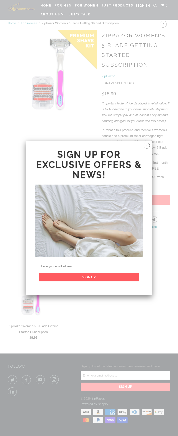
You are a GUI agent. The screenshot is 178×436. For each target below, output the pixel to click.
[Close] (147, 144)
